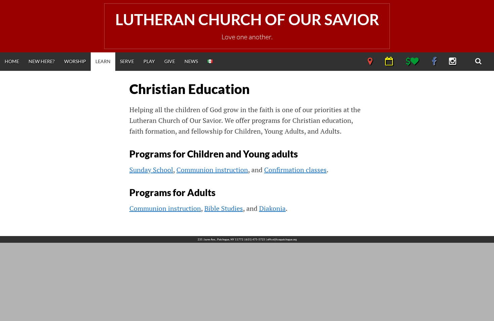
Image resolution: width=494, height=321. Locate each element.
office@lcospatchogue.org (282, 239)
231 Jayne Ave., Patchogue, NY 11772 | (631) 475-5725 (231, 239)
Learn (103, 61)
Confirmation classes (295, 169)
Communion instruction (212, 169)
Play (149, 61)
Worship (75, 61)
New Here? (42, 61)
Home (12, 61)
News (191, 61)
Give (169, 61)
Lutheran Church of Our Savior (247, 19)
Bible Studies (223, 208)
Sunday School (151, 169)
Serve (127, 61)
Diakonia (272, 208)
